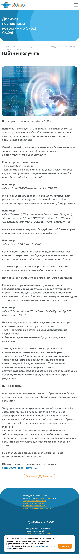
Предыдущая (31, 476)
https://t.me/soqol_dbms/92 (19, 467)
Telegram (46, 533)
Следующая (48, 476)
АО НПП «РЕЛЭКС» (43, 498)
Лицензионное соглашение (34, 501)
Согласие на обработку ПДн (34, 506)
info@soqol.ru (31, 533)
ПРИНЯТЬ (65, 546)
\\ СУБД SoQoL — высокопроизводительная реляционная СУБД (29, 47)
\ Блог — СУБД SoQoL (66, 47)
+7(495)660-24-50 (39, 522)
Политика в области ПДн (33, 503)
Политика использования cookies (37, 508)
